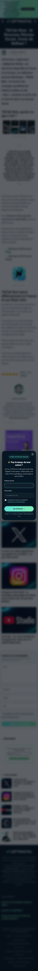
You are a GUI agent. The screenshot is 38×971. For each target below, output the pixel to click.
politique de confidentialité (16, 502)
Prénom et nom (9, 481)
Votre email (8, 491)
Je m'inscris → (19, 509)
